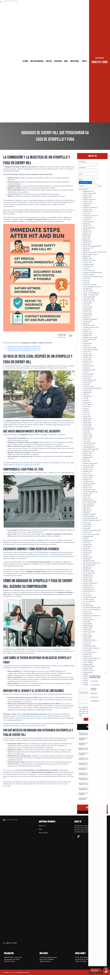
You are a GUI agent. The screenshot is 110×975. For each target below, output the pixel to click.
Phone (81, 180)
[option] (94, 191)
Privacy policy (43, 833)
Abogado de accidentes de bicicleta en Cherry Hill (24, 348)
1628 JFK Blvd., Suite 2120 (13, 957)
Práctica (49, 61)
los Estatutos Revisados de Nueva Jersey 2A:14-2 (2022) (33, 716)
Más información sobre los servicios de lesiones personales (26, 726)
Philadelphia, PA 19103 (12, 959)
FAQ (40, 829)
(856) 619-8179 (45, 961)
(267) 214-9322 (9, 961)
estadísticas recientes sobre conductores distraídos (47, 556)
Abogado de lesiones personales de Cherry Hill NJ (24, 346)
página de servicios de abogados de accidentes (24, 465)
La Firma (25, 61)
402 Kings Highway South (48, 957)
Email (80, 174)
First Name (82, 162)
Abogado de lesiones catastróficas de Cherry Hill (24, 350)
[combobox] (85, 182)
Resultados (58, 61)
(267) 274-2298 (80, 961)
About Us (42, 826)
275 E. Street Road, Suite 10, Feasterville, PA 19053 (84, 958)
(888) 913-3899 (11, 943)
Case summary (83, 693)
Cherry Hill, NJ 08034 (47, 959)
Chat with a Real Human (96, 971)
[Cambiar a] (84, 61)
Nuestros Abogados (37, 61)
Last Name (82, 167)
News (66, 61)
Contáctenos (74, 61)
